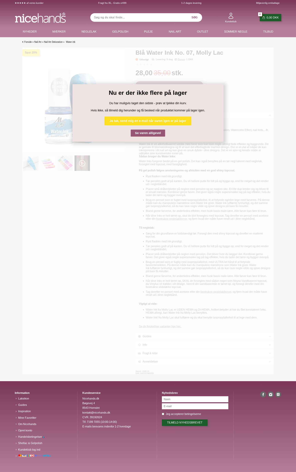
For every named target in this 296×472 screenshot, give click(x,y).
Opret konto (25, 430)
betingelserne (192, 414)
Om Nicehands (27, 424)
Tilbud (268, 31)
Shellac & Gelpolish (30, 443)
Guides (22, 404)
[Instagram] (271, 394)
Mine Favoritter (27, 417)
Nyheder (30, 31)
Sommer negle (235, 31)
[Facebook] (263, 394)
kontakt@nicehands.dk (96, 412)
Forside (28, 42)
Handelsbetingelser (30, 436)
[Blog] (278, 394)
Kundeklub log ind (29, 449)
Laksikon (23, 398)
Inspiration (24, 411)
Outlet (202, 31)
